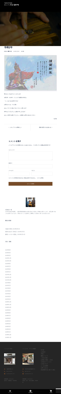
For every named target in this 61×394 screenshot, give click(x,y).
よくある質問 (44, 366)
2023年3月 (8, 252)
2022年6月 (8, 269)
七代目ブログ (44, 364)
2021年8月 (8, 282)
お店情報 (30, 392)
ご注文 (50, 392)
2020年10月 (8, 307)
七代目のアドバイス (46, 362)
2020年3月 (8, 326)
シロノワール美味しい (16, 127)
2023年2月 (8, 255)
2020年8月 (8, 312)
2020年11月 (8, 304)
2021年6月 (8, 288)
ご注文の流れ (44, 357)
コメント (11, 150)
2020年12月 (8, 301)
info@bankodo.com (10, 373)
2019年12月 (8, 334)
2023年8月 (8, 250)
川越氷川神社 (8, 229)
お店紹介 (43, 352)
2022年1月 (8, 271)
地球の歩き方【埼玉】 (11, 231)
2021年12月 (8, 274)
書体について (44, 355)
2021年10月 (8, 280)
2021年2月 (8, 296)
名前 (10, 163)
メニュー (10, 392)
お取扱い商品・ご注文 (47, 359)
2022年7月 (8, 266)
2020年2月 (8, 329)
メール (11, 170)
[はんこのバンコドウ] (11, 4)
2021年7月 (8, 285)
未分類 (22, 51)
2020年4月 (8, 323)
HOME (42, 350)
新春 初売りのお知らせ (45, 127)
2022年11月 (8, 258)
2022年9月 (8, 263)
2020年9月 (8, 310)
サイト (33, 170)
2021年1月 (8, 299)
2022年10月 (8, 260)
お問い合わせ (44, 368)
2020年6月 (8, 318)
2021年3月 (8, 293)
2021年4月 (8, 291)
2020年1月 (8, 332)
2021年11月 (8, 277)
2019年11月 (8, 337)
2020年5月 (8, 321)
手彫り (42, 353)
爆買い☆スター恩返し (11, 234)
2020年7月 (8, 315)
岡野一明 (10, 51)
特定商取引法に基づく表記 (48, 369)
